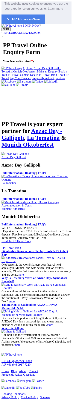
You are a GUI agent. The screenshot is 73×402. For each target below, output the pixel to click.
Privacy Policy (10, 397)
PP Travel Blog (48, 74)
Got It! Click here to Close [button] (23, 19)
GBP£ (5, 32)
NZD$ (6, 29)
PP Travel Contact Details (23, 74)
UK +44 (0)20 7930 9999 (16, 361)
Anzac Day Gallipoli (46, 68)
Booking (30, 173)
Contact (33, 371)
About (22, 371)
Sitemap (45, 397)
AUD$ (21, 32)
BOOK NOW (31, 25)
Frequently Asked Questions (48, 78)
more (21, 274)
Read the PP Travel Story (16, 241)
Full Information (12, 173)
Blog (14, 371)
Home (29, 68)
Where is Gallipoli (12, 328)
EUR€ (13, 32)
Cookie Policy (29, 397)
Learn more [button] (55, 8)
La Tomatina (43, 137)
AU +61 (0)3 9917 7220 (16, 364)
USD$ (36, 32)
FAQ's (42, 173)
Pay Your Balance (20, 78)
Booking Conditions (13, 393)
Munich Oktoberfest (24, 71)
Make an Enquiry (47, 71)
